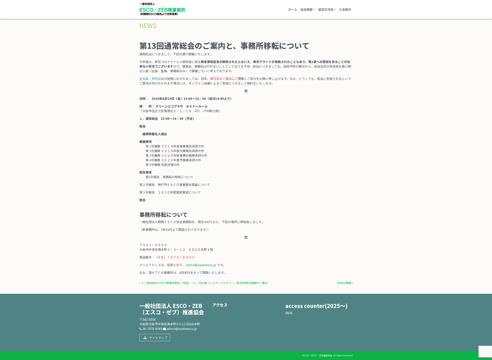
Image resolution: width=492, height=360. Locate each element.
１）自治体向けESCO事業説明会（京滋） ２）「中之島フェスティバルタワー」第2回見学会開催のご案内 (204, 283)
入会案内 (345, 9)
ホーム (292, 9)
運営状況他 (325, 9)
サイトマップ (157, 337)
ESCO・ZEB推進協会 (321, 355)
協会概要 (306, 9)
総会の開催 (345, 283)
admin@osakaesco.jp (201, 264)
